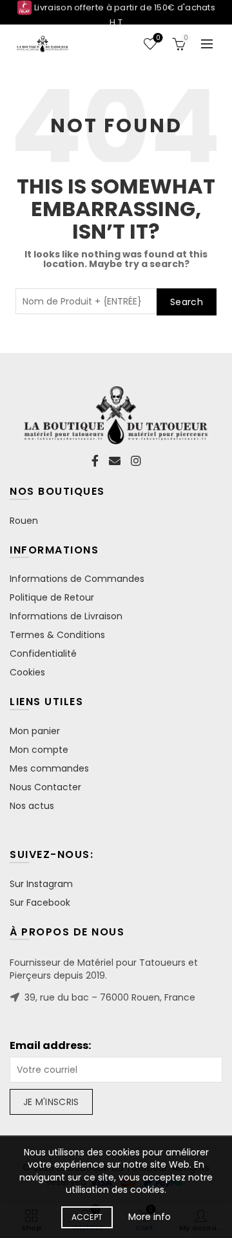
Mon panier (35, 730)
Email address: (50, 1046)
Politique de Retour (52, 597)
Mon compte (39, 749)
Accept (87, 1217)
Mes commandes (49, 768)
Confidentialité (43, 653)
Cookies (27, 672)
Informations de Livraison (66, 616)
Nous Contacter (45, 787)
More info (149, 1216)
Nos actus (32, 805)
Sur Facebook (40, 902)
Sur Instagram (41, 883)
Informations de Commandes (77, 578)
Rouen (24, 520)
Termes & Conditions (57, 634)
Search (186, 301)
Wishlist (158, 38)
